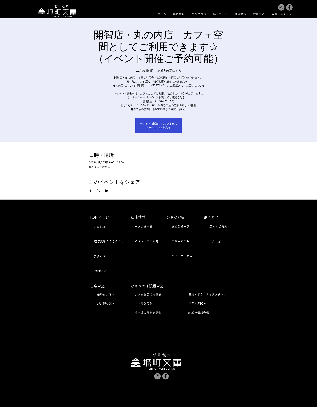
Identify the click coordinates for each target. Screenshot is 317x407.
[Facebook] (289, 7)
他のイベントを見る (158, 127)
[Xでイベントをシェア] (98, 190)
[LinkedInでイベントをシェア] (106, 190)
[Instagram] (281, 7)
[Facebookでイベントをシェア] (90, 190)
